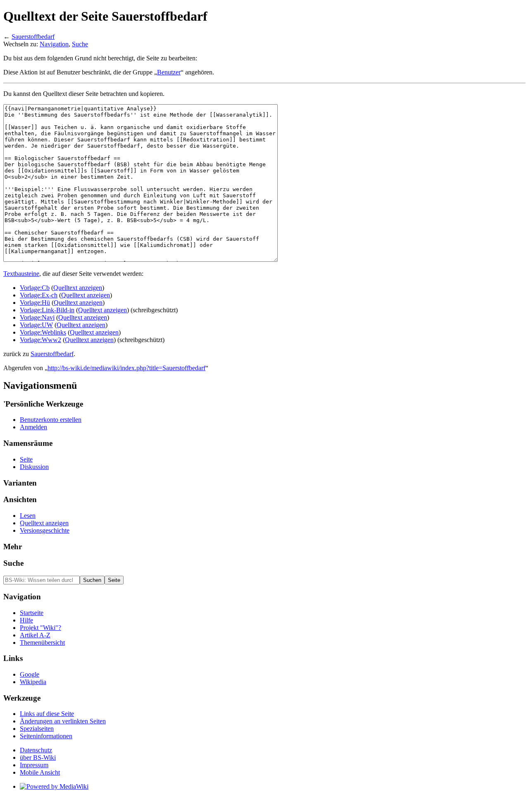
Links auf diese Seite (47, 713)
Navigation (54, 44)
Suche (80, 44)
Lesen (28, 515)
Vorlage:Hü (35, 302)
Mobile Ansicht (40, 772)
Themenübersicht (42, 642)
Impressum (34, 764)
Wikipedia (33, 681)
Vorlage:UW (36, 324)
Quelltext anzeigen (77, 287)
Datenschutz (36, 750)
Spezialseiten (37, 728)
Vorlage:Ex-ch (38, 295)
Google (29, 674)
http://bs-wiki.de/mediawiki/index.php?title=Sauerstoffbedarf (126, 367)
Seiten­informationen (46, 736)
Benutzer (169, 72)
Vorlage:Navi (37, 317)
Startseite (31, 612)
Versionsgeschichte (44, 530)
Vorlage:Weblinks (43, 332)
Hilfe (26, 620)
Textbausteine (21, 273)
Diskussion (34, 466)
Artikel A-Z (35, 635)
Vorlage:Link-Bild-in (47, 310)
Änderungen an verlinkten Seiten (63, 721)
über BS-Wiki (38, 757)
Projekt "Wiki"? (40, 627)
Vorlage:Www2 (40, 339)
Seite (26, 459)
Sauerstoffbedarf (33, 36)
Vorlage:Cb (35, 287)
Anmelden (33, 427)
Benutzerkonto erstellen (50, 419)
